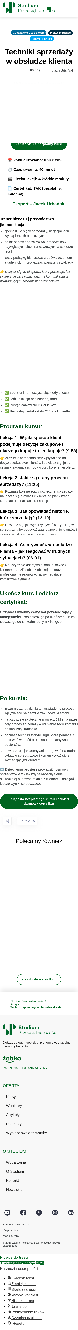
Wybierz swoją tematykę (26, 1133)
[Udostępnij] (7, 821)
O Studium (15, 1171)
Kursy (11, 1097)
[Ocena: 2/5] (11, 70)
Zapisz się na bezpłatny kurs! (39, 144)
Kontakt (12, 1180)
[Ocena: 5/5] (24, 70)
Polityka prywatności (16, 1224)
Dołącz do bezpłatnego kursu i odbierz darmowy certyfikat (39, 801)
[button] (22, 1263)
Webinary (14, 1106)
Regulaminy (10, 1230)
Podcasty (14, 1124)
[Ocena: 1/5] (7, 70)
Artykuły (13, 1115)
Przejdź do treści (14, 1257)
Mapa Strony (11, 1235)
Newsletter (15, 1189)
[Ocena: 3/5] (15, 70)
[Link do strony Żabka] (12, 1063)
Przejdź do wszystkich (39, 979)
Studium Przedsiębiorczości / (28, 1001)
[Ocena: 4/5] (19, 70)
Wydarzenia (16, 1162)
